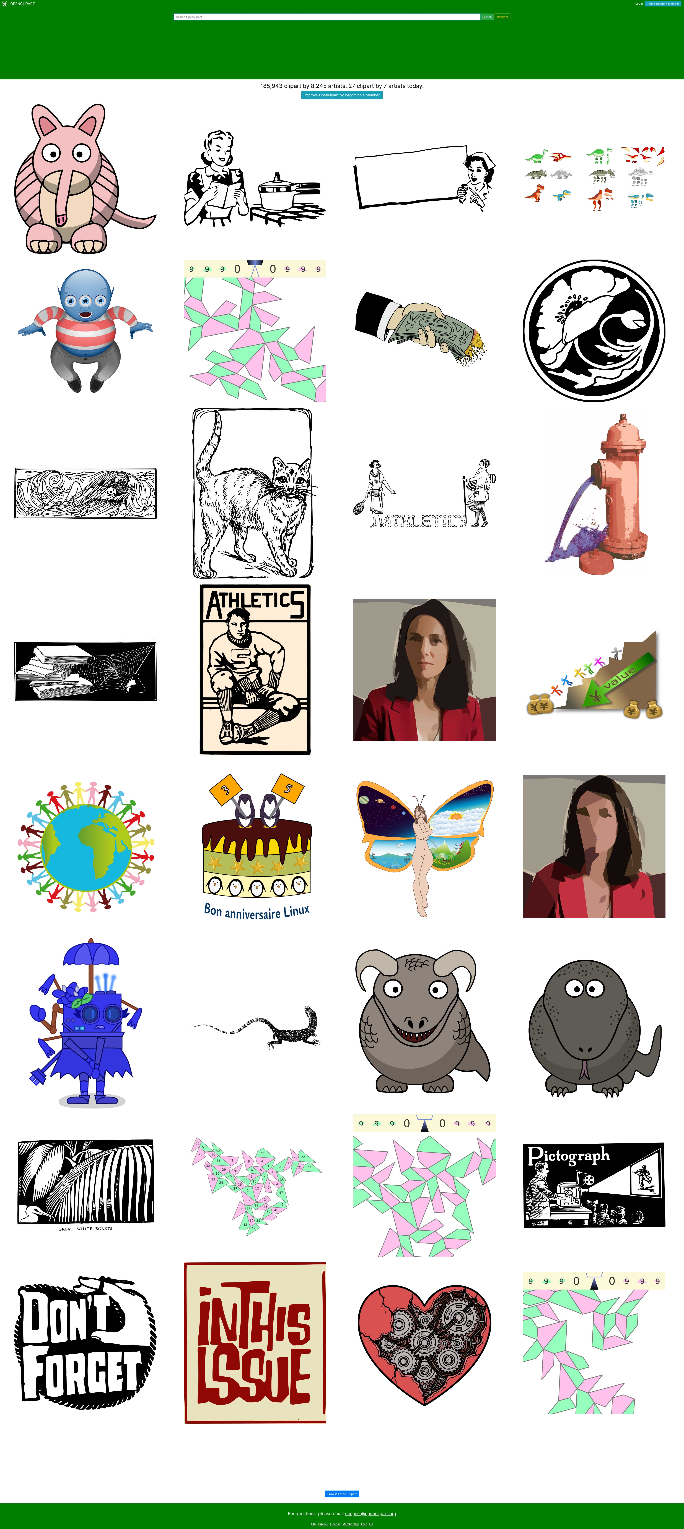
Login (639, 3)
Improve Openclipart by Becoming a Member (342, 95)
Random (502, 17)
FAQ (313, 1524)
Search (487, 17)
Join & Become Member (663, 4)
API (371, 1524)
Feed (364, 1524)
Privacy (323, 1524)
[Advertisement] (342, 50)
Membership (351, 1524)
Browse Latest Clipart (342, 1494)
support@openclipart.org (370, 1513)
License (335, 1524)
